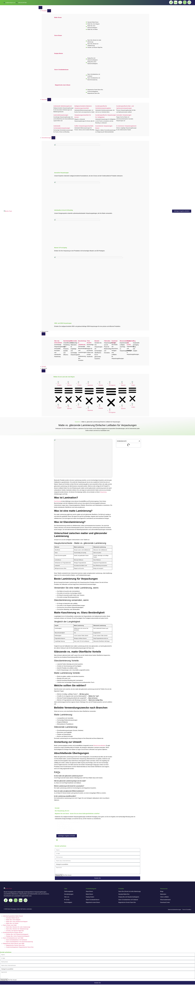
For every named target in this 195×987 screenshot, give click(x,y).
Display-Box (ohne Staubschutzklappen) (17, 936)
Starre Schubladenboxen (61, 69)
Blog (134, 341)
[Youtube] (180, 2)
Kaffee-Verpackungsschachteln (83, 126)
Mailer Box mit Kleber (12, 923)
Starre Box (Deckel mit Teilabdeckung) (17, 929)
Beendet (97, 341)
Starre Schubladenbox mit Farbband (16, 940)
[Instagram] (185, 2)
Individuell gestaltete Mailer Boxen (13, 916)
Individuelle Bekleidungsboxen (62, 106)
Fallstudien (107, 341)
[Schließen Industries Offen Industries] (49, 99)
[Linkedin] (175, 2)
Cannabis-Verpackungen (123, 115)
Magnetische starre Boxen (62, 85)
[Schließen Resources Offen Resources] (43, 333)
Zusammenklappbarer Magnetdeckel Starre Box (20, 947)
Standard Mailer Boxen (12, 918)
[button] (58, 395)
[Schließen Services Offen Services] (53, 137)
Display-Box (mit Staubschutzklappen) (17, 934)
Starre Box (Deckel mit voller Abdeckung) (18, 927)
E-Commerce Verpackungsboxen (126, 126)
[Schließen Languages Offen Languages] (43, 370)
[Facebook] (171, 2)
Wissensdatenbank (125, 341)
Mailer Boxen (58, 17)
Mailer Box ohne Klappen (13, 919)
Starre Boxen (58, 35)
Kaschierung (57, 501)
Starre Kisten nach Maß (10, 925)
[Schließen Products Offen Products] (49, 10)
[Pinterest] (189, 2)
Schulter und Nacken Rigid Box (15, 930)
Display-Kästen (58, 53)
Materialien (74, 341)
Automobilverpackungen (60, 115)
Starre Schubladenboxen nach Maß (13, 938)
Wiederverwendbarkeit (99, 745)
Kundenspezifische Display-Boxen (12, 932)
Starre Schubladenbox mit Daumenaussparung (19, 941)
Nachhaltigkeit (67, 341)
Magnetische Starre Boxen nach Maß (13, 943)
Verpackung (103, 492)
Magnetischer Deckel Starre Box (15, 945)
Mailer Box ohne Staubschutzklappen (16, 921)
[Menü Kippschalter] (40, 7)
